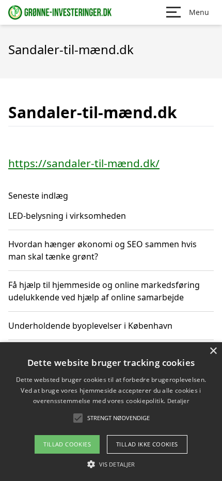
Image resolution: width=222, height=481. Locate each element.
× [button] (213, 351)
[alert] (111, 411)
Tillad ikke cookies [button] (147, 444)
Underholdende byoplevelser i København (90, 325)
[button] (111, 464)
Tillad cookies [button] (67, 444)
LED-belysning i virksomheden (67, 215)
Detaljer (178, 401)
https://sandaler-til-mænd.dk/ (84, 163)
